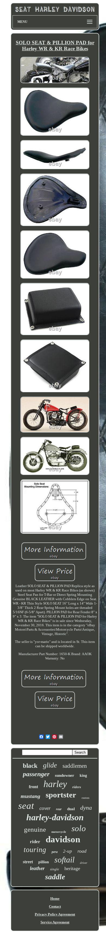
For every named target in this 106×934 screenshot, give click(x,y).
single (54, 869)
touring (35, 850)
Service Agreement (54, 922)
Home (55, 898)
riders (76, 787)
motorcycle (58, 831)
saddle (55, 877)
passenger (36, 774)
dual (71, 809)
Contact (55, 906)
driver (83, 862)
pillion (43, 862)
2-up (67, 851)
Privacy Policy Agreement (55, 914)
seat (26, 805)
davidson (63, 839)
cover (45, 808)
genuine (35, 829)
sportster (61, 794)
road (81, 851)
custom (85, 797)
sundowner (64, 775)
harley (55, 784)
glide (50, 765)
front (33, 786)
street (28, 861)
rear (59, 809)
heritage (72, 868)
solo (78, 828)
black (30, 765)
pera (55, 852)
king (83, 775)
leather (37, 868)
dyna (86, 807)
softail (64, 859)
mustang (30, 796)
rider (35, 841)
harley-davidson (55, 817)
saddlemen (75, 766)
